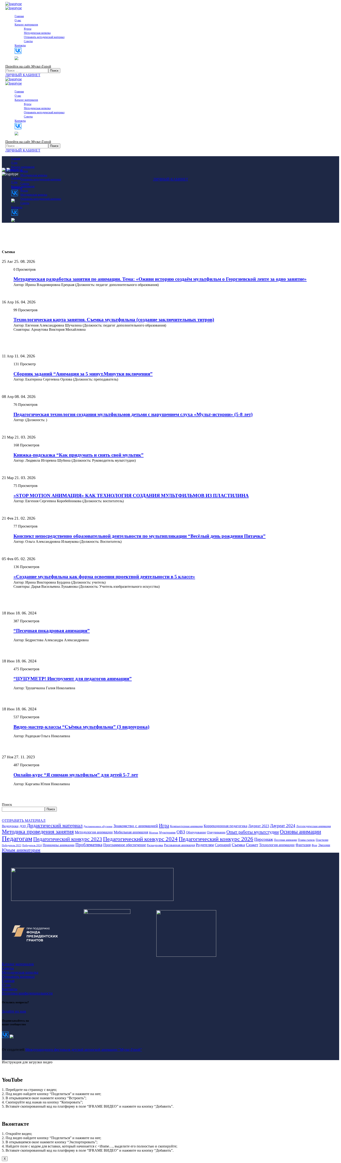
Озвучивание (216, 832)
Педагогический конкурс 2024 (140, 839)
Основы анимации (300, 832)
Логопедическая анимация (313, 826)
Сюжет (252, 844)
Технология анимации (277, 845)
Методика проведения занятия (38, 832)
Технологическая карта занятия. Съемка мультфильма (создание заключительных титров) (113, 319)
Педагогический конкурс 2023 (67, 839)
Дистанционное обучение (98, 826)
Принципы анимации (58, 845)
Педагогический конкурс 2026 (216, 839)
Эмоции (324, 845)
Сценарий (223, 845)
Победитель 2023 (11, 845)
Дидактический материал (55, 825)
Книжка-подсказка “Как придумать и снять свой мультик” (78, 455)
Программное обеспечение (124, 845)
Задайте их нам (14, 1011)
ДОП (22, 826)
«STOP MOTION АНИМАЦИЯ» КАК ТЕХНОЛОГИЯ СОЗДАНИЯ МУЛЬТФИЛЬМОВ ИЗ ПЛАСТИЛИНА (131, 495)
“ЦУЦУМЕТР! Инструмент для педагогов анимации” (72, 678)
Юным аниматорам (21, 849)
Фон (314, 845)
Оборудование (196, 832)
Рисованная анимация (179, 845)
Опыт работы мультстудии (252, 831)
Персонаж (263, 839)
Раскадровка (155, 845)
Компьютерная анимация (186, 826)
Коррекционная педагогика (225, 826)
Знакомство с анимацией (135, 825)
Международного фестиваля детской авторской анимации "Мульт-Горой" (83, 1050)
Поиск (7, 805)
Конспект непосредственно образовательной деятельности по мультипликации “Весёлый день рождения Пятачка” (139, 536)
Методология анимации (94, 832)
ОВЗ (181, 831)
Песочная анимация (285, 840)
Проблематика (88, 844)
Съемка (238, 844)
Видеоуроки (10, 826)
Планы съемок (306, 840)
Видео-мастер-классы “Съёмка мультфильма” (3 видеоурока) (81, 727)
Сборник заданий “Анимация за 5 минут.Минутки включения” (83, 374)
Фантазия (303, 845)
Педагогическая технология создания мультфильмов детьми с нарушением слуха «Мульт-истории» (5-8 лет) (133, 414)
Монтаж (153, 832)
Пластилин (322, 840)
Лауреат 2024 (282, 825)
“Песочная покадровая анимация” (51, 630)
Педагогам (17, 838)
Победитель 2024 (32, 845)
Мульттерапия (167, 832)
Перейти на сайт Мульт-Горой (28, 66)
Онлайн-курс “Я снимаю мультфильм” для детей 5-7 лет (75, 775)
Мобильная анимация (131, 832)
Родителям (205, 845)
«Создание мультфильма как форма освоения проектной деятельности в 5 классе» (104, 576)
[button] (170, 75)
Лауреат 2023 (258, 826)
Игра (164, 825)
